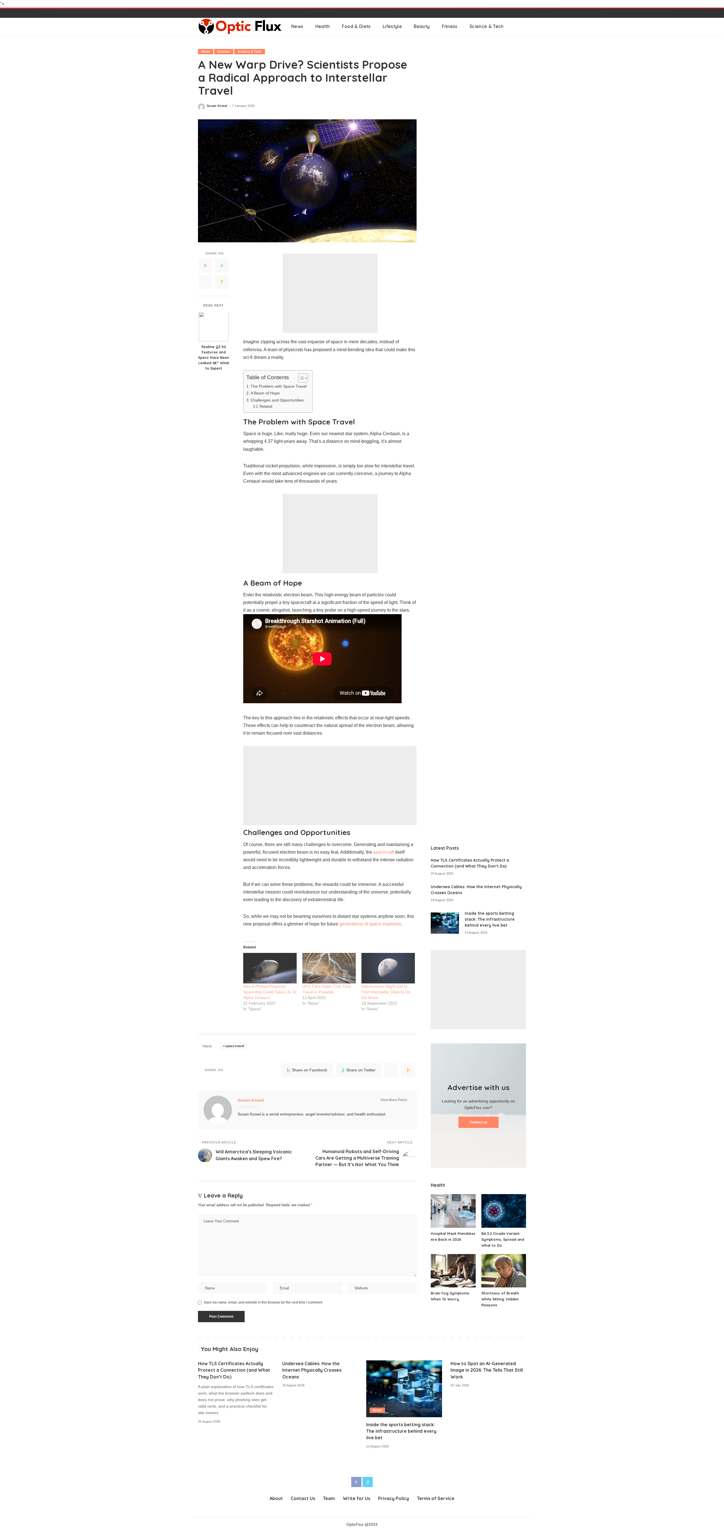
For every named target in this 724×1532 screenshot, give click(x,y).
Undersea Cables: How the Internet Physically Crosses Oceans (311, 1370)
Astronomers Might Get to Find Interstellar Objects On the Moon (386, 992)
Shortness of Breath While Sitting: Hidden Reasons (500, 1299)
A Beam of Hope (265, 393)
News (205, 51)
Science (223, 51)
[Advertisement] (330, 293)
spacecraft (383, 852)
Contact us (478, 1122)
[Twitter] (222, 266)
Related (266, 406)
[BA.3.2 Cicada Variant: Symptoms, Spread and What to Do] (503, 1211)
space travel (234, 1046)
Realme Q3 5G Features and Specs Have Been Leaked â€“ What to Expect (213, 358)
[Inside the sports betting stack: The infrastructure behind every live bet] (445, 923)
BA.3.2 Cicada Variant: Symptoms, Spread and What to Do (502, 1239)
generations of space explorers (370, 924)
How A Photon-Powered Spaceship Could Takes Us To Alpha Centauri (269, 992)
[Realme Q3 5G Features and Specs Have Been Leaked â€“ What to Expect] (214, 327)
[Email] (222, 282)
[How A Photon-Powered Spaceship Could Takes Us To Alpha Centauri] (270, 968)
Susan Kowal (217, 105)
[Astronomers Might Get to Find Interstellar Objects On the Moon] (388, 968)
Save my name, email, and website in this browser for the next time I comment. (263, 1302)
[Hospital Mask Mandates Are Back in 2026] (453, 1211)
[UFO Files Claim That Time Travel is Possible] (329, 968)
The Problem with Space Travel (279, 386)
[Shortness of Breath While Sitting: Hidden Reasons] (503, 1271)
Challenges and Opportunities (277, 400)
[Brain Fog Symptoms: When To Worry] (453, 1271)
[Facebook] (205, 266)
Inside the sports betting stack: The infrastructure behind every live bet (490, 919)
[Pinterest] (205, 282)
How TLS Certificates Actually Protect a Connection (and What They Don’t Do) (234, 1370)
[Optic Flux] (240, 26)
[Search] (522, 26)
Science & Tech (250, 51)
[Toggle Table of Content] (300, 378)
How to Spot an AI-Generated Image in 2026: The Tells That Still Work (487, 1370)
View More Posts (393, 1100)
